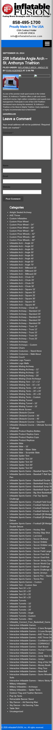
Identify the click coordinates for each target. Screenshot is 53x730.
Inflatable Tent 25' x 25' (20, 594)
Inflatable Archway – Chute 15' (24, 308)
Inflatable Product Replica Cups (24, 437)
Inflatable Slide (16, 443)
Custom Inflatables (18, 218)
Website (6, 187)
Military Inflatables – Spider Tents (25, 690)
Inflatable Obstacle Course (22, 412)
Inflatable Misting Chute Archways (25, 378)
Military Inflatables (18, 683)
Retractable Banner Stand (22, 699)
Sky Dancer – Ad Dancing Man (24, 702)
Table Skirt (14, 708)
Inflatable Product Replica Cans (24, 434)
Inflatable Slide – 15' (19, 446)
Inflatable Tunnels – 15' (20, 606)
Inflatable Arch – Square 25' (22, 295)
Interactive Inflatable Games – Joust (26, 653)
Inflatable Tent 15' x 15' (20, 588)
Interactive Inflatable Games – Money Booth (30, 665)
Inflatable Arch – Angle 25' (22, 249)
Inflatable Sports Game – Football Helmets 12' (31, 508)
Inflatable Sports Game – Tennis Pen (27, 579)
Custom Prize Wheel (19, 221)
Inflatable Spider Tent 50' (21, 468)
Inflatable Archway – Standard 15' (25, 311)
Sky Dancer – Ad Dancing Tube (24, 705)
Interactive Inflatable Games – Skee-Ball (28, 671)
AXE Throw (15, 215)
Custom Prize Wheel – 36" (22, 231)
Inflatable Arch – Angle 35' (22, 255)
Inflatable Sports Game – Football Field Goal (30, 502)
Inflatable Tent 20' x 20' (20, 591)
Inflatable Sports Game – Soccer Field (27, 548)
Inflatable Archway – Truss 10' (23, 326)
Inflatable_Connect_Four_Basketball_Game (30, 622)
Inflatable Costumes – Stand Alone (26, 351)
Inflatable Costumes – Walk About (25, 354)
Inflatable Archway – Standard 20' (25, 314)
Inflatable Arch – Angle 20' (22, 246)
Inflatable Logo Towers (20, 360)
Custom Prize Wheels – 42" (22, 234)
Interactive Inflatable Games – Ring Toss (28, 668)
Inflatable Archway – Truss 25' (23, 338)
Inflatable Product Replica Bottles (25, 431)
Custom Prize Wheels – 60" (22, 240)
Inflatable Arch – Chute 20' (22, 280)
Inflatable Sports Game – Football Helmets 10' (31, 505)
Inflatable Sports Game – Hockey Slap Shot (30, 533)
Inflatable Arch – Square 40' (22, 305)
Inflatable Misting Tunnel (21, 400)
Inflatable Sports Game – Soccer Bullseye (29, 539)
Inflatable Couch (17, 357)
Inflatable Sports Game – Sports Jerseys (28, 573)
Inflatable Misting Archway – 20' (24, 375)
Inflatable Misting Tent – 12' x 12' (25, 382)
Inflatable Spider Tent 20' (21, 459)
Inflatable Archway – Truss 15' (23, 332)
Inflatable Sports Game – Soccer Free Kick (29, 554)
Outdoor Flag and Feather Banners (26, 693)
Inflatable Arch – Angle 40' (22, 258)
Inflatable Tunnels (18, 600)
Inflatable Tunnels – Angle (22, 613)
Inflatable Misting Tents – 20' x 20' (25, 391)
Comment (8, 133)
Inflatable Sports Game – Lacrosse (26, 536)
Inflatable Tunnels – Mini (21, 619)
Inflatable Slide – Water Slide (23, 449)
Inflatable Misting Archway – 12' (24, 369)
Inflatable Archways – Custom (23, 345)
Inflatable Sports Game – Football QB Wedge (31, 514)
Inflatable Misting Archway (22, 366)
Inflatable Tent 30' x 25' (20, 597)
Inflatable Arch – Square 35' (22, 301)
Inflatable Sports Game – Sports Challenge (29, 566)
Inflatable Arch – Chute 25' (22, 283)
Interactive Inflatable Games (23, 625)
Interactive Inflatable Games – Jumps (27, 659)
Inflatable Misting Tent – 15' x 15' (25, 385)
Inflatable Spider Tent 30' (21, 462)
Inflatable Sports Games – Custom (26, 582)
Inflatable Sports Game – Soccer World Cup (30, 563)
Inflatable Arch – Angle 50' (22, 261)
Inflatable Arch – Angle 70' (22, 264)
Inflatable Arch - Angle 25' (33, 67)
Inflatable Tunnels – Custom (23, 616)
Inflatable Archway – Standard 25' (25, 317)
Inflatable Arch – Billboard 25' (23, 274)
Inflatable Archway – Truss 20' (23, 335)
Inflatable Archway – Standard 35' (25, 323)
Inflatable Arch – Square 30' (22, 298)
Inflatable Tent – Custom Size (23, 585)
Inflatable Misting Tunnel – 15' (23, 406)
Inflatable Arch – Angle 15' (22, 243)
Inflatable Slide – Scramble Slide (25, 452)
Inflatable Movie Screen (21, 409)
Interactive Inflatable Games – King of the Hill (31, 662)
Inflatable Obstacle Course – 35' (24, 415)
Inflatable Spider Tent (19, 455)
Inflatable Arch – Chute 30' (22, 286)
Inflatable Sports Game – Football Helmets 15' (31, 511)
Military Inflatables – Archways (24, 687)
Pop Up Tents (16, 696)
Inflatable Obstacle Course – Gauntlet (27, 422)
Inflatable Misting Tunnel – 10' (23, 403)
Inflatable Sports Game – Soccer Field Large (30, 551)
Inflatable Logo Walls (19, 363)
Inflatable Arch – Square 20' (22, 292)
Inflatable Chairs (17, 348)
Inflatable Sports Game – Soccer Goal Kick (29, 557)
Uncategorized (16, 711)
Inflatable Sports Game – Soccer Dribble (28, 542)
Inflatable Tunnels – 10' (20, 603)
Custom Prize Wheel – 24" (22, 224)
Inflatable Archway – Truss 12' (23, 329)
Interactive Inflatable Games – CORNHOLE (30, 643)
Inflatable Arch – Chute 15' (22, 277)
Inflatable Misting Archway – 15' (24, 372)
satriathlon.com (9, 114)
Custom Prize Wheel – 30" (22, 228)
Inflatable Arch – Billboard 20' (23, 271)
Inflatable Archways (19, 342)
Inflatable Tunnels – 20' (20, 610)
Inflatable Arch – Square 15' (22, 289)
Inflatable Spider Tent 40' (21, 465)
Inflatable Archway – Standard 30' (25, 320)
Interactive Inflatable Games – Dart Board (29, 646)
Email (5, 176)
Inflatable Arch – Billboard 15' (23, 268)
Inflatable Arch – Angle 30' (22, 252)
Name (5, 165)
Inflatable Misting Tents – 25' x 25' (25, 394)
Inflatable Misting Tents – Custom (25, 397)
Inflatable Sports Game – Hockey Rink (27, 529)
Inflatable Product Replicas (22, 440)
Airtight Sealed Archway (21, 212)
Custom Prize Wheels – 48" (22, 237)
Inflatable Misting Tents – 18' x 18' (25, 388)
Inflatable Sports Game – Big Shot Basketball (30, 492)
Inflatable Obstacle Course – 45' (24, 419)
